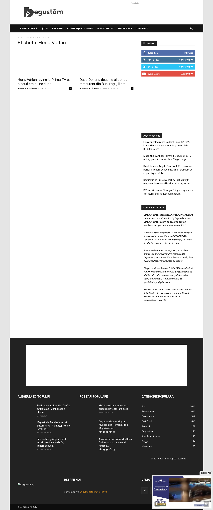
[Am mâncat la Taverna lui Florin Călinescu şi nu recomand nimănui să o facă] (88, 443)
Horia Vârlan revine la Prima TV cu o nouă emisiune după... (44, 82)
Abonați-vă (187, 74)
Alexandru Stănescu (27, 88)
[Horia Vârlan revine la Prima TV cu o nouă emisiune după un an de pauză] (45, 62)
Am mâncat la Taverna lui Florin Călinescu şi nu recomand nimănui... (115, 442)
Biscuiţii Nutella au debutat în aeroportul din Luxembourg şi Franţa (166, 296)
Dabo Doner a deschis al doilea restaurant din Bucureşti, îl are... (104, 82)
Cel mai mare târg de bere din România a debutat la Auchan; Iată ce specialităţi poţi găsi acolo (165, 279)
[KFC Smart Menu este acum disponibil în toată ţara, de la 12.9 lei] (88, 410)
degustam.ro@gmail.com (93, 491)
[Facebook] (144, 490)
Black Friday (105, 28)
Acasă (20, 37)
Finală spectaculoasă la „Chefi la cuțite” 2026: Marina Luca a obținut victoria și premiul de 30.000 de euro (167, 145)
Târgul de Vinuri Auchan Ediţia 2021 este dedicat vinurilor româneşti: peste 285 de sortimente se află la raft (168, 272)
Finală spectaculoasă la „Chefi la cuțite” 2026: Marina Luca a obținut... (53, 409)
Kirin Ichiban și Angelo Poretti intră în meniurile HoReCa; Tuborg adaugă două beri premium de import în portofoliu (168, 169)
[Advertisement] (134, 12)
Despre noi (125, 28)
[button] (191, 28)
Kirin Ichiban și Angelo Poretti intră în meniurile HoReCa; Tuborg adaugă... (52, 442)
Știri (45, 28)
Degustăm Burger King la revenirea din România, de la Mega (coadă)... (113, 424)
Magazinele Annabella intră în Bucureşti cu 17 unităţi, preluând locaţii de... (54, 425)
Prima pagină (28, 28)
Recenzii (57, 28)
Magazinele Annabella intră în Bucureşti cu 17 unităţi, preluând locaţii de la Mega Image (167, 158)
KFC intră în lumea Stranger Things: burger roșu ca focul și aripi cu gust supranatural (168, 192)
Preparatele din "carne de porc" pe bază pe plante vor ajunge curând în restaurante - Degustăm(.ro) (165, 254)
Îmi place (188, 53)
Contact (142, 28)
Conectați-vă (186, 60)
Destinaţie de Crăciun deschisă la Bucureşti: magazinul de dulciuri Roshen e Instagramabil (167, 182)
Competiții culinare (80, 28)
